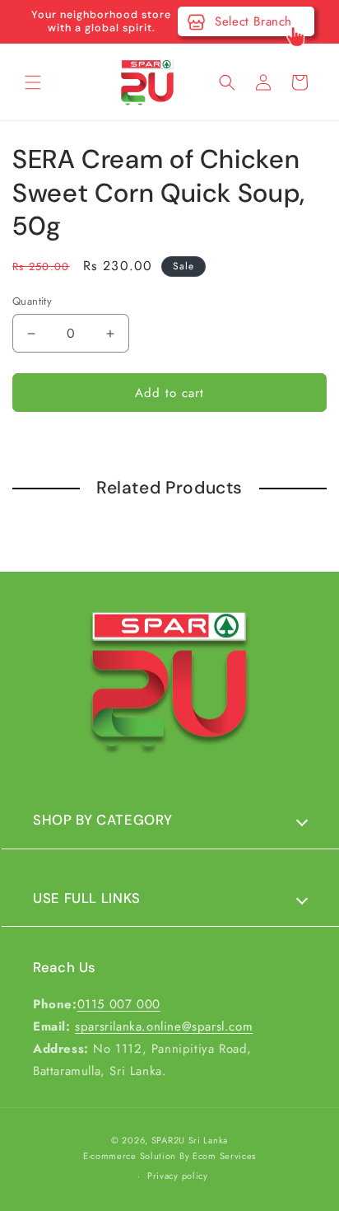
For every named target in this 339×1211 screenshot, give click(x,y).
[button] (33, 82)
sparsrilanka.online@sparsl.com (164, 1026)
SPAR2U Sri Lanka (189, 1140)
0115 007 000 (118, 1004)
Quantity (32, 301)
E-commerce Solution (129, 1155)
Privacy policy (177, 1175)
